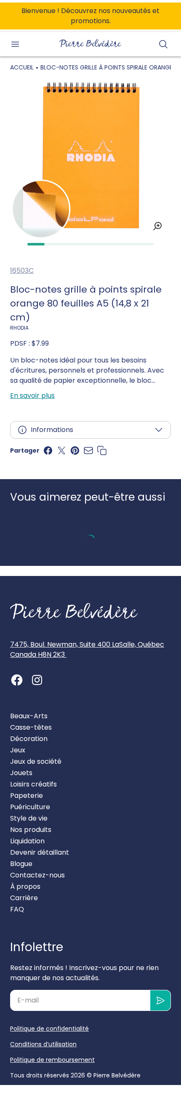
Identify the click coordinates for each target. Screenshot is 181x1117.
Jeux (17, 750)
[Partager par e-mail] (88, 450)
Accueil (22, 67)
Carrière (24, 898)
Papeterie (26, 795)
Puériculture (30, 807)
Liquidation (27, 841)
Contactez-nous (37, 875)
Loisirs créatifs (33, 784)
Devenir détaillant (39, 852)
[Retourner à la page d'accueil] (74, 611)
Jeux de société (35, 761)
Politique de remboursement (52, 1060)
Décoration (29, 738)
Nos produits (30, 829)
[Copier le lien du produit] (102, 450)
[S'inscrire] (160, 1000)
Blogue (21, 863)
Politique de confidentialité (49, 1028)
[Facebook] (17, 680)
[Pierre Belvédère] (90, 43)
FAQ (17, 909)
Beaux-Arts (29, 716)
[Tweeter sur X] (61, 450)
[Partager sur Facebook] (48, 450)
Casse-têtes (31, 727)
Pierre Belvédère (117, 1075)
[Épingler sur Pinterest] (75, 450)
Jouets (21, 772)
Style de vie (29, 818)
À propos (25, 886)
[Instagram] (37, 680)
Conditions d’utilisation (43, 1044)
